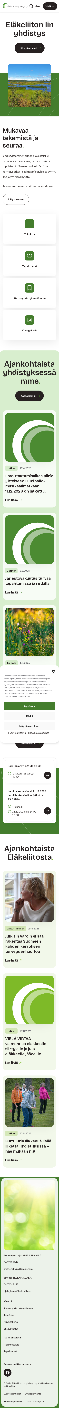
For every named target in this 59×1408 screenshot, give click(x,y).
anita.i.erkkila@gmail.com (18, 1268)
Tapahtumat (10, 1351)
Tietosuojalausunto (38, 732)
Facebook (7, 1373)
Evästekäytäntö (17, 732)
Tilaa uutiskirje (34, 1401)
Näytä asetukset (29, 726)
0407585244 (11, 1262)
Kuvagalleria (11, 1321)
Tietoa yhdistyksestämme (18, 1308)
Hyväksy (29, 706)
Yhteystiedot (11, 1328)
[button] (53, 672)
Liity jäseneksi (28, 47)
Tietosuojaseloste (13, 1401)
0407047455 (11, 1284)
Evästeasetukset (12, 1394)
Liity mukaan (16, 199)
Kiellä (29, 716)
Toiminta (9, 1315)
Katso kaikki (28, 395)
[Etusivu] (15, 5)
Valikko (50, 6)
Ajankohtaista (11, 1344)
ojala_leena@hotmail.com (18, 1291)
